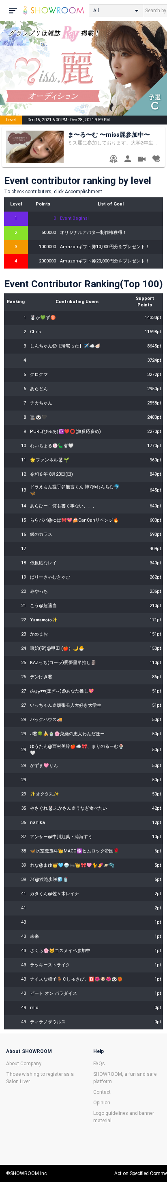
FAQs (99, 1063)
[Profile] (127, 159)
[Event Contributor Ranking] (113, 159)
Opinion (101, 1103)
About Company (23, 1063)
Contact (102, 1092)
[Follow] (156, 159)
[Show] (142, 160)
